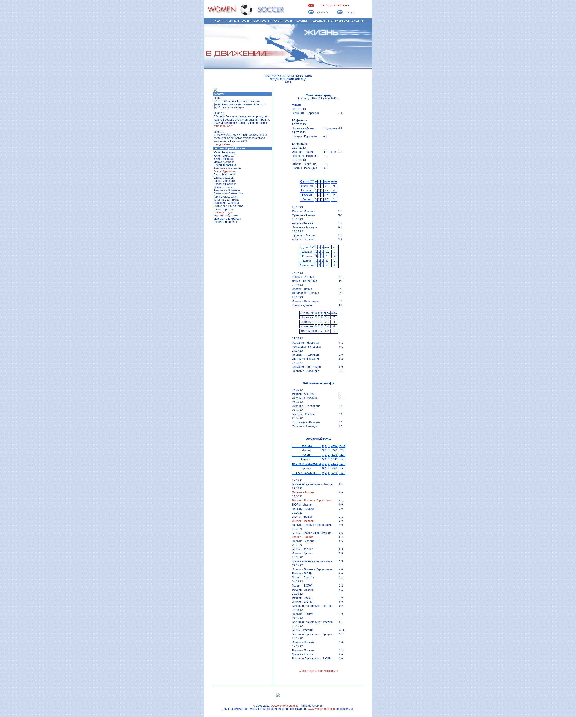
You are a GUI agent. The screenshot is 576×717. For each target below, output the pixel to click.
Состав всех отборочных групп (318, 670)
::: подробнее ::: (223, 126)
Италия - (303, 520)
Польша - (303, 492)
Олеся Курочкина (225, 171)
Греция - (302, 537)
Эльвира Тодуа (223, 212)
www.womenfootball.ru (285, 705)
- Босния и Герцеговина (312, 500)
